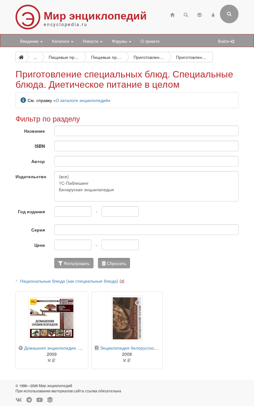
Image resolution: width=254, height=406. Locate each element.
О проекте (150, 41)
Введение (30, 41)
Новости (91, 41)
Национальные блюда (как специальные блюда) (69, 281)
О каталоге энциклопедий (82, 100)
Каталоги (61, 41)
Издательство (30, 176)
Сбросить (116, 263)
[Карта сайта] (213, 14)
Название (34, 131)
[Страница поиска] (186, 14)
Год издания (31, 211)
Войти (224, 41)
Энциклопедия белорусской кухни (134, 348)
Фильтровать (76, 263)
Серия (38, 230)
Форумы (120, 41)
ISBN (40, 146)
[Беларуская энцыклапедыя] (146, 189)
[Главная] (172, 14)
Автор (38, 161)
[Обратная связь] (199, 14)
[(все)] (146, 176)
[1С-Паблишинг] (146, 183)
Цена (39, 245)
